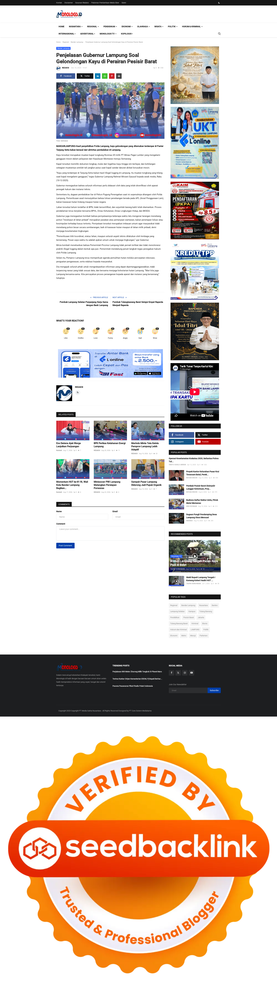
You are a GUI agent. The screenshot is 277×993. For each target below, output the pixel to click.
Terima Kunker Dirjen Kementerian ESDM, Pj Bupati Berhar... (137, 679)
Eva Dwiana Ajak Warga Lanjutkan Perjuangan (68, 445)
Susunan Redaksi (82, 3)
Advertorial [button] (87, 34)
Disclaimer (68, 3)
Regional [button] (92, 26)
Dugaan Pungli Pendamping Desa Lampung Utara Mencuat (201, 516)
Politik (205, 629)
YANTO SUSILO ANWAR (177, 465)
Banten (215, 605)
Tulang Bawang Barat (179, 623)
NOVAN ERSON (191, 478)
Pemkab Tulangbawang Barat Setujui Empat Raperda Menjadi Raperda (138, 304)
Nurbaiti (59, 450)
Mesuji (193, 636)
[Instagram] (185, 673)
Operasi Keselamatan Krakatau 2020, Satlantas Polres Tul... (194, 460)
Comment (60, 524)
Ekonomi (173, 636)
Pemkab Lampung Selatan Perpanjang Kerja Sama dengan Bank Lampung (84, 304)
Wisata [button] (158, 26)
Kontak (59, 3)
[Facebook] (171, 673)
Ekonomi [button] (126, 26)
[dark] (219, 3)
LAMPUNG (195, 629)
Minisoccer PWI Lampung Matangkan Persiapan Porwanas (107, 485)
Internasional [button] (66, 34)
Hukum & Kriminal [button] (191, 26)
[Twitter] (178, 673)
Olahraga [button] (142, 26)
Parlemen (203, 636)
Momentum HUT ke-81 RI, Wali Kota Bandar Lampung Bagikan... (72, 485)
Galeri (124, 3)
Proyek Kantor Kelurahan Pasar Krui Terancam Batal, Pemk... (202, 473)
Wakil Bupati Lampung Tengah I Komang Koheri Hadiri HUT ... (200, 579)
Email (115, 511)
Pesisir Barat (188, 617)
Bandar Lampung (77, 42)
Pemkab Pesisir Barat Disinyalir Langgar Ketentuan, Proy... (200, 487)
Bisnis (204, 623)
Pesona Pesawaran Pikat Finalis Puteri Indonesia (133, 686)
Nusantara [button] (75, 26)
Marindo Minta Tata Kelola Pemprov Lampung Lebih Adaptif (145, 446)
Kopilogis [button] (126, 34)
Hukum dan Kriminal (178, 629)
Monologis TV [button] (107, 34)
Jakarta (201, 617)
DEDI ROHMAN (191, 506)
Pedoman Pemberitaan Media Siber (105, 3)
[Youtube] (191, 673)
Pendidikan (174, 617)
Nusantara (203, 605)
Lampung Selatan (177, 611)
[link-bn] (110, 363)
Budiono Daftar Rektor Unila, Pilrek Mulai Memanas (202, 501)
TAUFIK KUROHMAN (177, 569)
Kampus (192, 611)
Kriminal (195, 623)
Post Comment (65, 545)
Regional (66, 42)
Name (59, 511)
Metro (183, 636)
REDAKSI (65, 68)
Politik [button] (172, 26)
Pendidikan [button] (109, 26)
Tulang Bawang (205, 611)
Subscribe (214, 690)
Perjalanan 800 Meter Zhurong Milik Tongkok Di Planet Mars (137, 671)
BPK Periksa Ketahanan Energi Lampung (110, 445)
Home (61, 26)
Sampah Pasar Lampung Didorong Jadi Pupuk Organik (146, 483)
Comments (64, 504)
